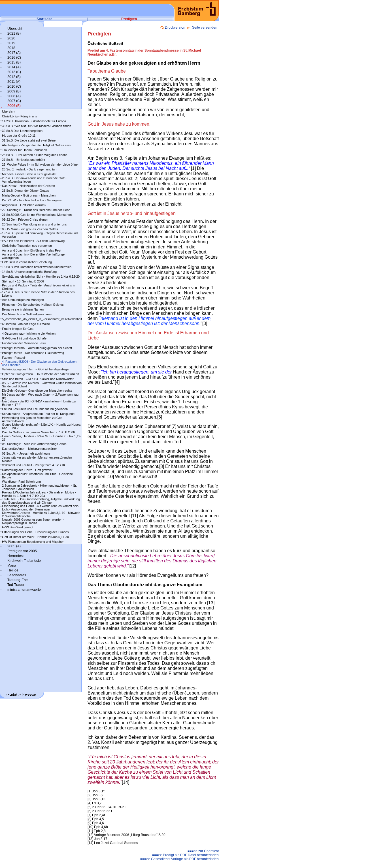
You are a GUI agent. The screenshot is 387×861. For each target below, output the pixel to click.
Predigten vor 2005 (22, 551)
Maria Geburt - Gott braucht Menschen (29, 195)
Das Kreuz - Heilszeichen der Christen (28, 185)
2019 (11, 43)
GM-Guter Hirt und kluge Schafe (24, 338)
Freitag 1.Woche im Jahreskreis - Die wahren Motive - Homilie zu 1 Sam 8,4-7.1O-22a (39, 494)
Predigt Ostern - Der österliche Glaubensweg (33, 352)
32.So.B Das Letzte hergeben (22, 130)
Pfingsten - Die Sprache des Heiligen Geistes (33, 304)
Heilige (12, 570)
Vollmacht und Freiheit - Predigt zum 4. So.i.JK (33, 465)
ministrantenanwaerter (24, 590)
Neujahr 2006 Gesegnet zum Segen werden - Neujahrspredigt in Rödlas (33, 521)
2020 (11, 38)
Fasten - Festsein (14, 357)
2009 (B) (14, 91)
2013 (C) (14, 72)
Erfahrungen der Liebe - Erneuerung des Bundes (35, 532)
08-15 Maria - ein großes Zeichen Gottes (30, 229)
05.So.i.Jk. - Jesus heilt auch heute (26, 453)
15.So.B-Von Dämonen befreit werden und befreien (36, 267)
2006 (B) (14, 106)
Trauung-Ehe (17, 580)
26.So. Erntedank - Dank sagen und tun (29, 169)
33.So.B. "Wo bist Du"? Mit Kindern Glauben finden (36, 126)
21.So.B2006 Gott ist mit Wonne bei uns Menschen (37, 214)
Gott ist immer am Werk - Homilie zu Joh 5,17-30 (35, 537)
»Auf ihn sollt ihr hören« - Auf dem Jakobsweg (33, 240)
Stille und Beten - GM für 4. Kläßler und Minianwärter (38, 379)
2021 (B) (14, 33)
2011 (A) (13, 82)
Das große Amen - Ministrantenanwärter (29, 448)
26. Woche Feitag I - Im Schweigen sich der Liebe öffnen (40, 164)
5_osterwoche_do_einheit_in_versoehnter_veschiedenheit (42, 319)
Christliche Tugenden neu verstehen (27, 245)
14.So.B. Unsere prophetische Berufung (29, 271)
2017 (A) (14, 53)
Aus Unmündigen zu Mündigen (23, 299)
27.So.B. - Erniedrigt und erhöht (23, 159)
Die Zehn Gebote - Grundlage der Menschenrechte (37, 390)
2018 (11, 48)
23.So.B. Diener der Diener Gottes (25, 190)
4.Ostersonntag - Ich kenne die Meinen (29, 333)
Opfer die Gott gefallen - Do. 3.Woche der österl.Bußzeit (40, 374)
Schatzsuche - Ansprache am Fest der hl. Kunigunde (38, 413)
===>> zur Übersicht (203, 851)
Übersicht (14, 29)
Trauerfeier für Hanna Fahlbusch (24, 150)
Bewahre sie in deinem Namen (23, 309)
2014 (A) (14, 67)
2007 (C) (14, 101)
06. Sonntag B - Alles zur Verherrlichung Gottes (34, 444)
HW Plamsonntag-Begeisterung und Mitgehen (33, 541)
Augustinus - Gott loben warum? (24, 205)
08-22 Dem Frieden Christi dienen (25, 219)
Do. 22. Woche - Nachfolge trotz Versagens (32, 200)
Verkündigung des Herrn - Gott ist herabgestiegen (36, 369)
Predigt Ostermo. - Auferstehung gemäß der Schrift (37, 348)
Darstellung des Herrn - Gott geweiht (27, 470)
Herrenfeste (16, 556)
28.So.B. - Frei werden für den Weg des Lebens (34, 155)
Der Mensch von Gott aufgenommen (27, 314)
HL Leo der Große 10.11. (19, 135)
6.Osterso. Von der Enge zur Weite (26, 324)
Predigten (129, 19)
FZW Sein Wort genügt (17, 527)
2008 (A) (14, 96)
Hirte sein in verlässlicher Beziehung (27, 262)
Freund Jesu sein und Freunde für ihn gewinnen (35, 409)
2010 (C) (14, 86)
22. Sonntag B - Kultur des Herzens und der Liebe (36, 210)
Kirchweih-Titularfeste (24, 561)
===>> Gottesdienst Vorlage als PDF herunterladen (179, 859)
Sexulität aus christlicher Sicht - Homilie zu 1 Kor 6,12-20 (41, 276)
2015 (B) (14, 62)
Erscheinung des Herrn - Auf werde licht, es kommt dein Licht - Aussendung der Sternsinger (40, 507)
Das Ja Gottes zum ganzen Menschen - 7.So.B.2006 (38, 432)
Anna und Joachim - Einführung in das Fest (31, 250)
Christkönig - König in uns (19, 116)
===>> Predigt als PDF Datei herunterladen (185, 855)
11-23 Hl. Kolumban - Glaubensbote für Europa (34, 121)
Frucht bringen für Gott (17, 328)
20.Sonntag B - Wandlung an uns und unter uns (34, 224)
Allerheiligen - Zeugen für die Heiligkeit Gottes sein (36, 145)
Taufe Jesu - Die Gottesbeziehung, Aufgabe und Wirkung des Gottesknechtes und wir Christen (41, 500)
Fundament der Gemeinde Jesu (24, 343)
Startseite (44, 19)
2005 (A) (14, 546)
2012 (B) (14, 77)
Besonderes (16, 575)
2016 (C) (14, 58)
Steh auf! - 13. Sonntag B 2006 (23, 281)
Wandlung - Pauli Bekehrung (21, 481)
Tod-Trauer (15, 585)
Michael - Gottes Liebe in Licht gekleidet (29, 174)
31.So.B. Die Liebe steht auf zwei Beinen (29, 140)
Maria (11, 565)
